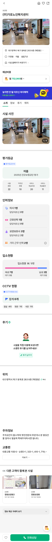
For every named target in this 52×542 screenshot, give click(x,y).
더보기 (24, 457)
